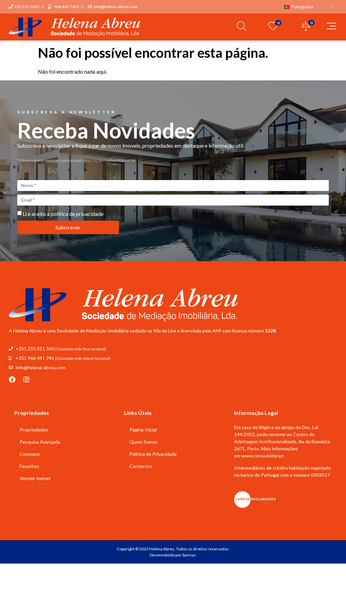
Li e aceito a (63, 213)
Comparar (30, 454)
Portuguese (301, 6)
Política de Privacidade (153, 454)
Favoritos (29, 466)
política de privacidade (77, 213)
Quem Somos (143, 442)
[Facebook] (12, 379)
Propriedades (34, 429)
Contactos (140, 466)
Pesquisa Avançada (40, 442)
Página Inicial (143, 429)
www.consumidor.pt (263, 455)
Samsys (189, 554)
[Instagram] (26, 379)
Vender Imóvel (35, 478)
